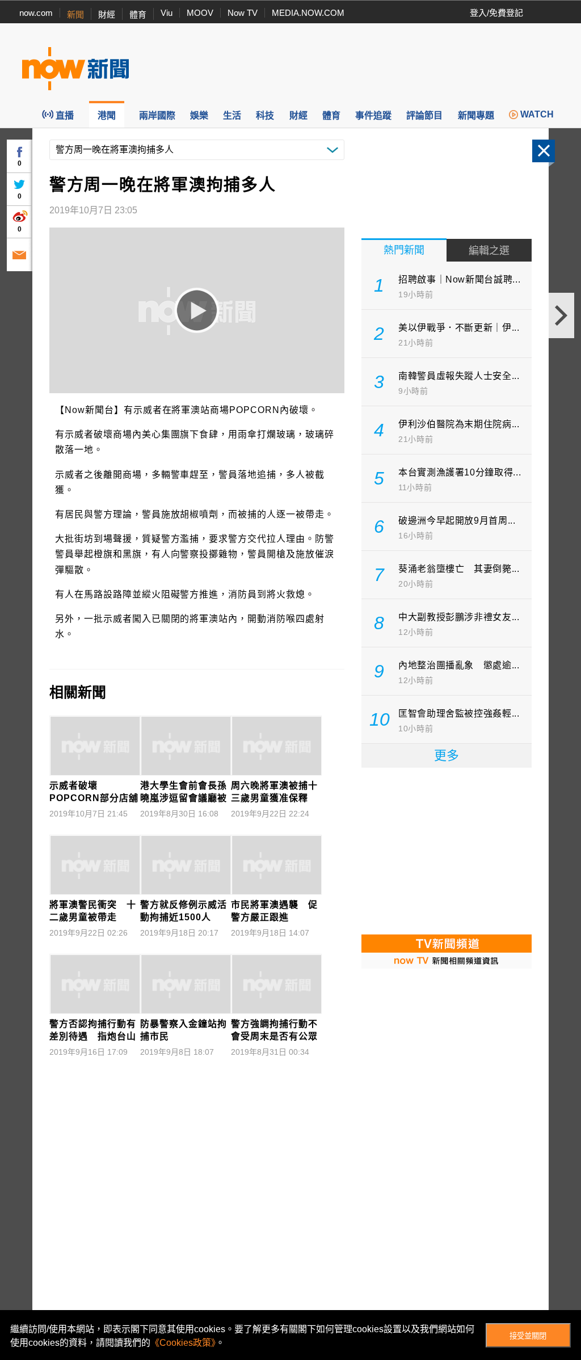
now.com (36, 13)
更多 (446, 755)
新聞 (75, 14)
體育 (137, 14)
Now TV (243, 13)
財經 (106, 14)
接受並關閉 (528, 1336)
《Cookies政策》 (183, 1343)
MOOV (200, 13)
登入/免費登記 (496, 13)
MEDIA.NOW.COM (308, 13)
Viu (166, 13)
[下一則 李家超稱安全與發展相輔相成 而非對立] (561, 315)
